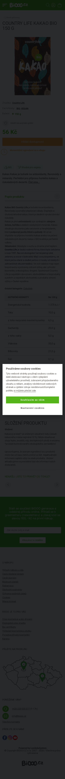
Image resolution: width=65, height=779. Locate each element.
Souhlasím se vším (33, 400)
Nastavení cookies (32, 408)
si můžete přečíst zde (25, 390)
